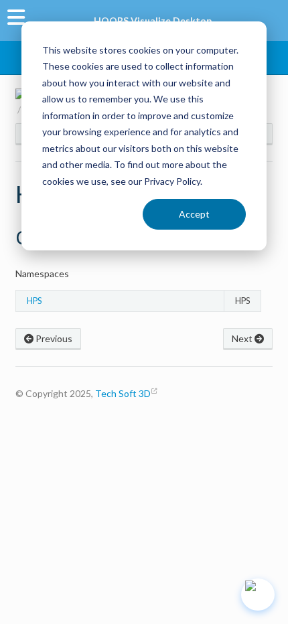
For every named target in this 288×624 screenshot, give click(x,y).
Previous (52, 338)
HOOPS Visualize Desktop (153, 20)
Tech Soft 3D (123, 393)
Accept (194, 214)
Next (243, 338)
